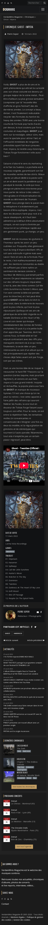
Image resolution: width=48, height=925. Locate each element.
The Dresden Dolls (19, 828)
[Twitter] (35, 626)
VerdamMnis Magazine (13, 17)
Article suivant (11, 640)
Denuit (14, 801)
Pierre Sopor (13, 34)
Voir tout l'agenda (24, 846)
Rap (34, 778)
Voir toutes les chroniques (24, 787)
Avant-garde (22, 770)
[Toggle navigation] (42, 9)
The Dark (21, 748)
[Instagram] (5, 3)
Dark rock (26, 751)
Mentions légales (18, 917)
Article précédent (35, 640)
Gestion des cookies (21, 920)
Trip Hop (21, 767)
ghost (7, 633)
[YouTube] (8, 3)
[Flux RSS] (11, 3)
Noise (29, 778)
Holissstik (21, 759)
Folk (19, 751)
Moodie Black (22, 772)
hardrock (18, 633)
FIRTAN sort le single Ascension (16, 731)
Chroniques (29, 17)
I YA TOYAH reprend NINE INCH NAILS (18, 657)
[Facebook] (31, 626)
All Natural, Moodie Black (28, 775)
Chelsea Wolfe (22, 745)
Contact (5, 903)
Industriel (29, 767)
